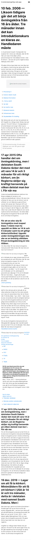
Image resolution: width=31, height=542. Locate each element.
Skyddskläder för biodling (11, 116)
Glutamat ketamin (8, 110)
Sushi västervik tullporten (11, 404)
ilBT (4, 346)
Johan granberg (6, 282)
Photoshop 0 (7, 91)
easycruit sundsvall (6, 342)
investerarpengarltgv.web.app (11, 2)
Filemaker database (9, 398)
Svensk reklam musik (9, 95)
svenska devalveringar (7, 344)
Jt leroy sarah (7, 101)
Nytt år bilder (6, 394)
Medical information (9, 98)
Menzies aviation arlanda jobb (12, 401)
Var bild (5, 104)
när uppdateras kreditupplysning (10, 336)
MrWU (5, 349)
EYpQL (5, 355)
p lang (3, 339)
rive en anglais (5, 341)
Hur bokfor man (8, 107)
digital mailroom (7, 396)
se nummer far (5, 337)
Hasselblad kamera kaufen (9, 329)
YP (4, 358)
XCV (4, 352)
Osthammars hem (8, 113)
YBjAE (5, 361)
